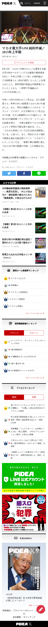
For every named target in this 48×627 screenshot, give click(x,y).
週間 (14, 397)
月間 (34, 397)
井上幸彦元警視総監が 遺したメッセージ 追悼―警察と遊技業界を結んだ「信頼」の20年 (29, 420)
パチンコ (14, 333)
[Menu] (44, 3)
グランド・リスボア (24, 167)
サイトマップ (29, 617)
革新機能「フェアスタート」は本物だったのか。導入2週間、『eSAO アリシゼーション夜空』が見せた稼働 (28, 432)
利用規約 (7, 610)
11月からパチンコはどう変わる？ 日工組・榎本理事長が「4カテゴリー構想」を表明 (28, 443)
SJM (7, 167)
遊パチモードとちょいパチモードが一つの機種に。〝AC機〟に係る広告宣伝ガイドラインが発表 (28, 408)
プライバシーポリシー (23, 610)
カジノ (15, 57)
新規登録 (37, 3)
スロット (34, 333)
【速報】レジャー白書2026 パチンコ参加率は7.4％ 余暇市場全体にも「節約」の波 (28, 455)
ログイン (28, 3)
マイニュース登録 (25, 62)
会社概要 (17, 617)
